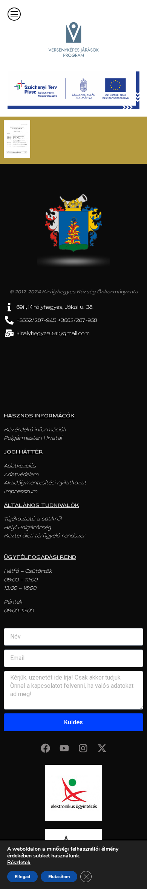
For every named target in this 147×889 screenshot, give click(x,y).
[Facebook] (45, 748)
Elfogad (22, 877)
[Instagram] (83, 748)
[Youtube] (64, 748)
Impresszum (20, 491)
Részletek (19, 862)
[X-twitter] (101, 748)
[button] (14, 14)
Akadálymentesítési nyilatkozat (45, 482)
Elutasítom (59, 877)
